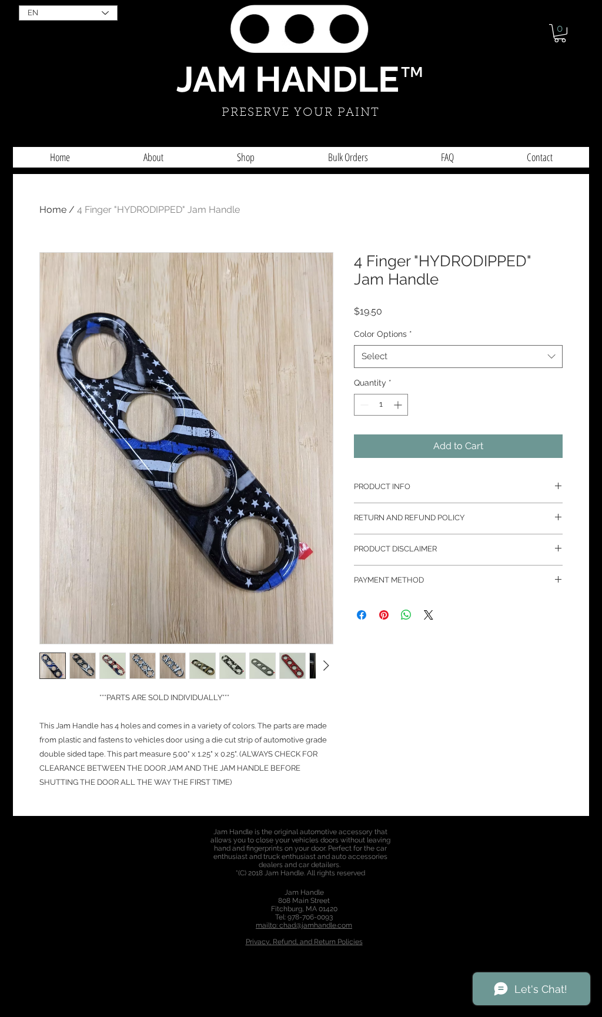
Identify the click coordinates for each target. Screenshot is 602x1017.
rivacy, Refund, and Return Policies (306, 942)
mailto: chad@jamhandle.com (304, 925)
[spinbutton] (381, 404)
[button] (560, 33)
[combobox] (458, 356)
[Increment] (399, 404)
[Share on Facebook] (361, 615)
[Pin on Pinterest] (384, 615)
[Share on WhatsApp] (406, 615)
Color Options (383, 334)
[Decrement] (363, 404)
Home (52, 209)
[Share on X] (429, 615)
